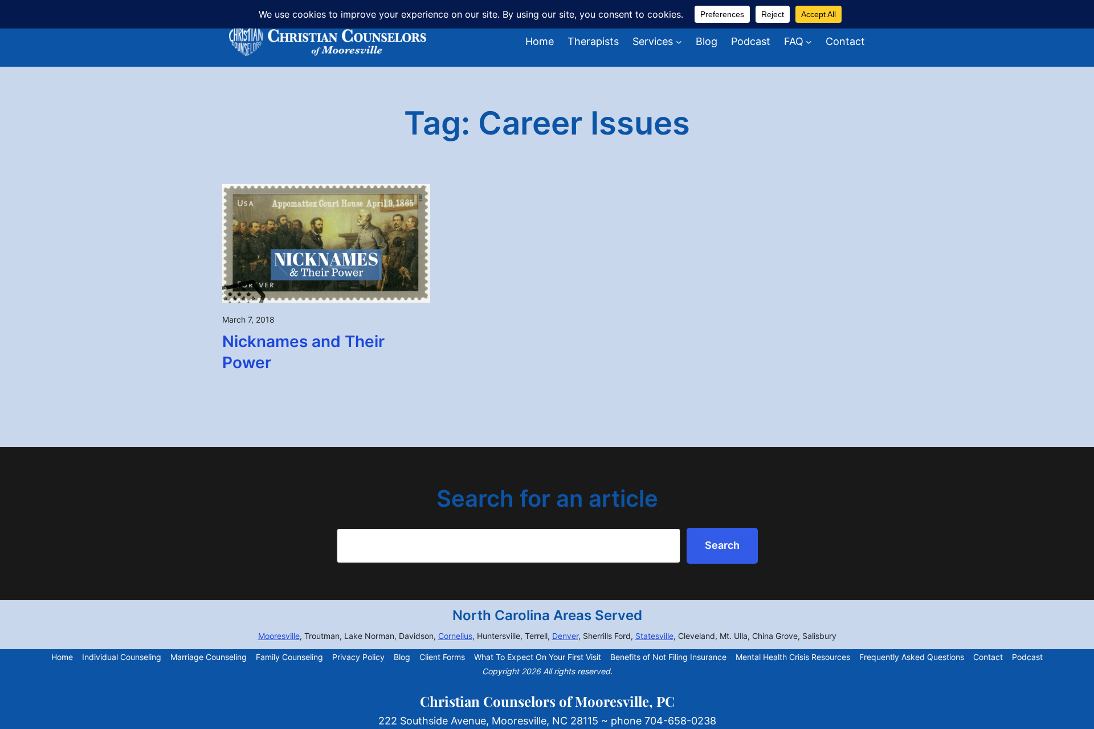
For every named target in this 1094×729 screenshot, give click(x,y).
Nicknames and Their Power (303, 352)
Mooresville (279, 636)
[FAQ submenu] (809, 42)
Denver (565, 636)
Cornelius (455, 636)
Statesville (654, 636)
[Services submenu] (679, 42)
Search (722, 545)
